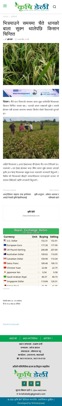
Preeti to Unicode (11, 324)
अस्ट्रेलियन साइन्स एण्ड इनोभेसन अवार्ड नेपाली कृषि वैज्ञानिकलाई (17, 196)
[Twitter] (31, 383)
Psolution (7, 289)
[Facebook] (24, 383)
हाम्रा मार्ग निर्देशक (30, 338)
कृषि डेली (9, 39)
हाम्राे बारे (13, 338)
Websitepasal (38, 403)
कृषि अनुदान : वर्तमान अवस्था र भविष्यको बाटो (46, 196)
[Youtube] (37, 383)
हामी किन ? (48, 338)
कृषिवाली (14, 16)
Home (5, 16)
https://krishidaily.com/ (31, 216)
